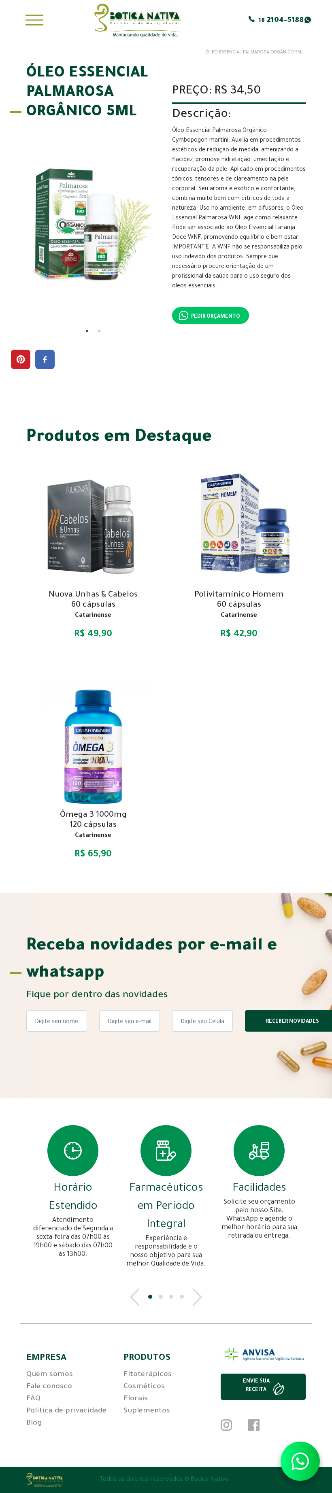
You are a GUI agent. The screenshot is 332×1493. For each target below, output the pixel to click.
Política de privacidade (66, 1411)
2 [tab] (99, 331)
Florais (135, 1399)
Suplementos (146, 1411)
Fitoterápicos (147, 1375)
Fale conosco (49, 1387)
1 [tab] (87, 331)
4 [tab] (182, 1297)
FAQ (33, 1399)
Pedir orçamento (215, 317)
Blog (34, 1423)
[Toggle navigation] (34, 20)
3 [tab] (171, 1297)
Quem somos (49, 1375)
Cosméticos (144, 1387)
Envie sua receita (256, 1386)
